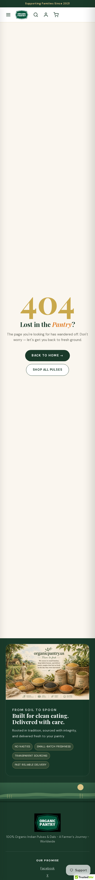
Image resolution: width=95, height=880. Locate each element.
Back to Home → (47, 355)
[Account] (46, 14)
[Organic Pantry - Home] (22, 15)
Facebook (47, 868)
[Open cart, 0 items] (56, 14)
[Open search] (35, 14)
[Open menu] (8, 14)
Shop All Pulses (47, 370)
